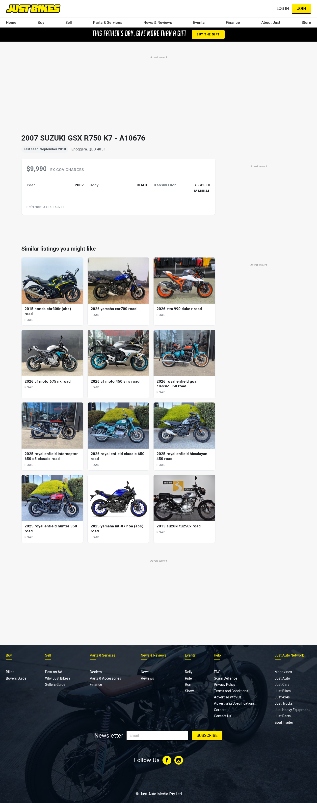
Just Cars (282, 685)
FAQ (217, 672)
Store (306, 22)
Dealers (96, 672)
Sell (68, 22)
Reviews (147, 678)
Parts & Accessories (105, 678)
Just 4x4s (282, 697)
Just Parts (283, 716)
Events (199, 22)
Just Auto (282, 678)
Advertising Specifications (234, 703)
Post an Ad (53, 672)
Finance (233, 22)
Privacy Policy (224, 685)
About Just (270, 22)
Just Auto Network (289, 655)
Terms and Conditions (231, 691)
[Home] (33, 8)
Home (11, 22)
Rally (188, 672)
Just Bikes (283, 691)
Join (301, 8)
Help (217, 655)
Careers (220, 710)
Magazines (283, 672)
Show (189, 691)
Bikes (10, 672)
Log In (283, 8)
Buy (41, 22)
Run (188, 685)
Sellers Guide (55, 685)
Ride (188, 678)
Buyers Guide (16, 678)
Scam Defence (225, 678)
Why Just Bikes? (57, 678)
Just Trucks (284, 703)
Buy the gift (208, 34)
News (145, 672)
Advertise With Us (227, 697)
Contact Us (222, 716)
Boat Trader (284, 722)
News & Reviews (157, 22)
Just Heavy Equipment (292, 710)
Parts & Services (107, 22)
